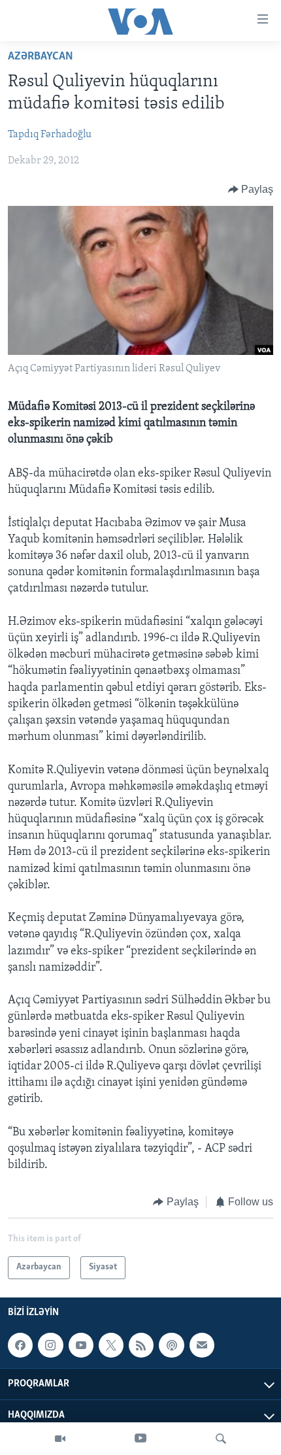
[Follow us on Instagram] (50, 1345)
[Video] (60, 1438)
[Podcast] (171, 1345)
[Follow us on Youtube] (81, 1345)
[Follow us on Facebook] (20, 1345)
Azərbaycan (40, 57)
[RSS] (141, 1345)
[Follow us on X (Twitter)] (111, 1345)
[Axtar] (220, 1438)
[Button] (251, 189)
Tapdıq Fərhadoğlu (49, 134)
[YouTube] (140, 1438)
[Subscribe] (202, 1345)
